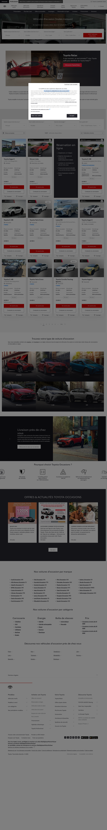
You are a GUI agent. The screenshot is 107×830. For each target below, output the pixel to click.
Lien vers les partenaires (35, 111)
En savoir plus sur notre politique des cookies (40, 109)
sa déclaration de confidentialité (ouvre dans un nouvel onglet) (56, 90)
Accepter (72, 115)
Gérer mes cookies (37, 115)
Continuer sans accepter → (71, 84)
